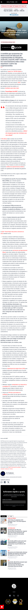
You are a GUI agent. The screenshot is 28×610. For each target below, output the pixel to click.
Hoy (9, 539)
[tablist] (14, 516)
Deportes (17, 6)
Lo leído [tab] (10, 516)
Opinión (10, 6)
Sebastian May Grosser (12, 524)
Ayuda (14, 591)
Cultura (22, 6)
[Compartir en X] (8, 482)
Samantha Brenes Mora (12, 535)
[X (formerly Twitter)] (14, 595)
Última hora (4, 6)
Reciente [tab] (3, 516)
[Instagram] (18, 595)
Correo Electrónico (7, 499)
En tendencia (14, 28)
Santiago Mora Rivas (12, 568)
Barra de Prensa (12, 518)
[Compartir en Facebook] (5, 482)
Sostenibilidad (11, 528)
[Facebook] (10, 595)
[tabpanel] (14, 544)
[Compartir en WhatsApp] (2, 482)
